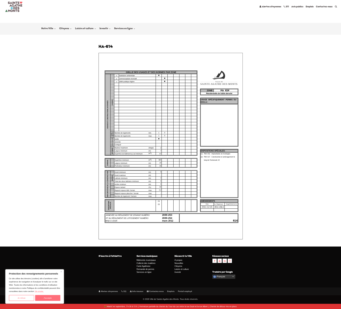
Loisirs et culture (84, 29)
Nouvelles (178, 263)
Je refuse (21, 298)
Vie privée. (39, 291)
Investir (104, 29)
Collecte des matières (146, 263)
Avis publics (297, 7)
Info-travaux (137, 291)
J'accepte (48, 298)
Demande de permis (145, 269)
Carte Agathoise (143, 266)
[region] (34, 286)
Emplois (310, 7)
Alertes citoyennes (271, 7)
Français (220, 276)
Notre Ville (47, 29)
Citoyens (64, 29)
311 (287, 7)
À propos (178, 260)
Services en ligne (123, 29)
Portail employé (185, 291)
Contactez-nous (324, 7)
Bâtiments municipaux (146, 260)
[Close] (61, 271)
